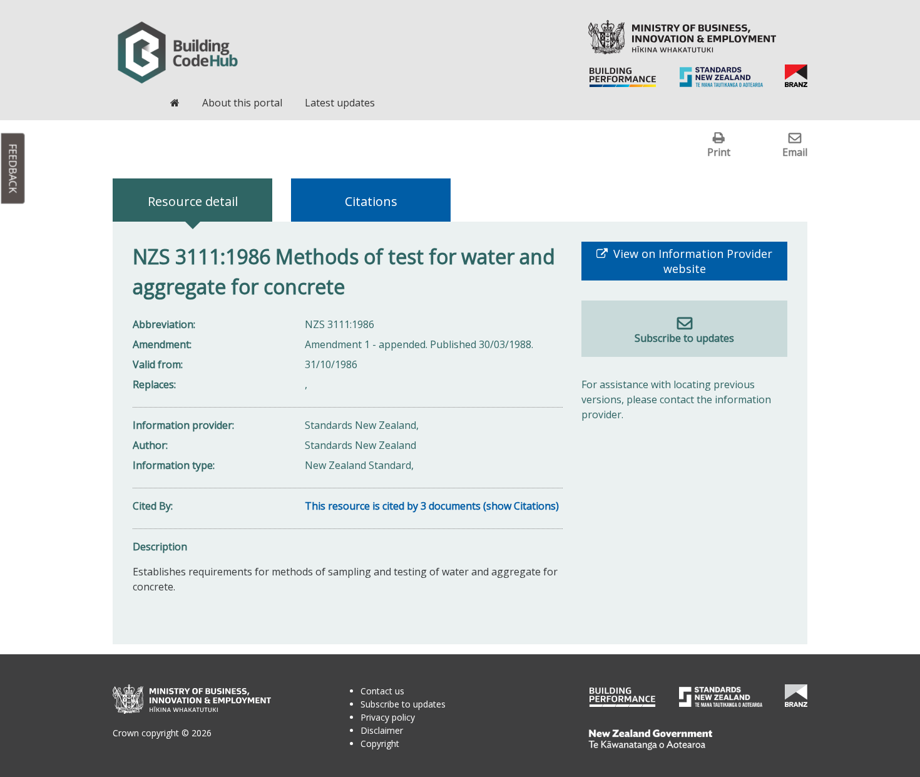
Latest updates (340, 103)
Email (794, 151)
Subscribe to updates (684, 338)
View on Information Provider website (691, 261)
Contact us (382, 691)
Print (718, 151)
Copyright (379, 743)
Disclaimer (381, 730)
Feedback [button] (13, 168)
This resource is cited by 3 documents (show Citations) (432, 506)
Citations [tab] (371, 201)
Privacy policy (387, 717)
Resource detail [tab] (193, 201)
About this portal (242, 103)
